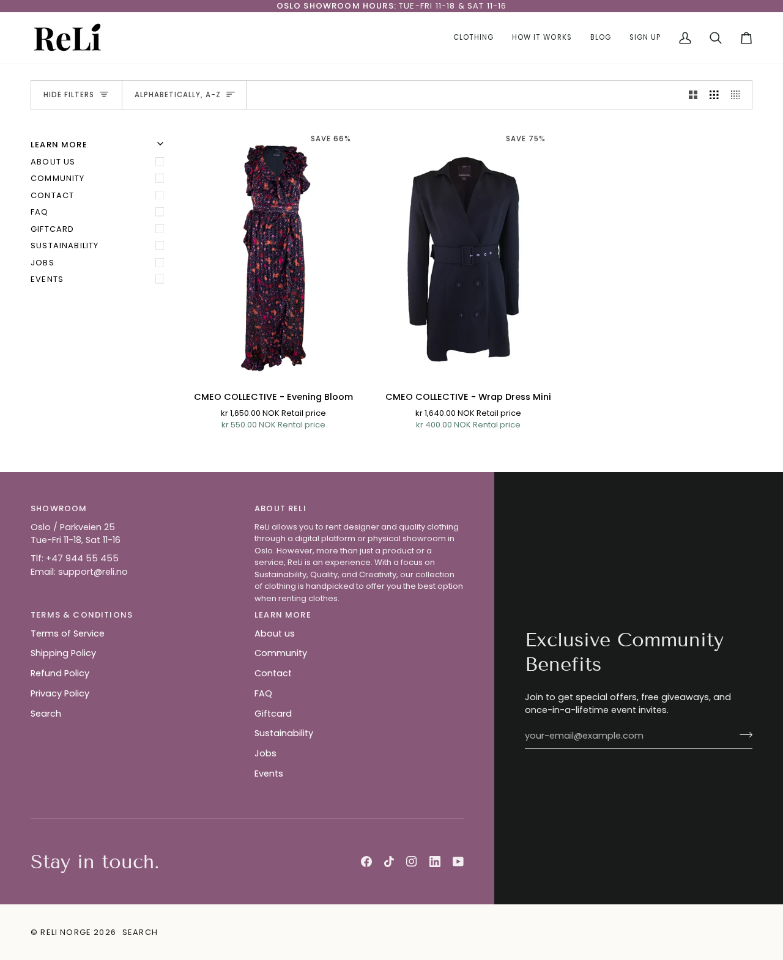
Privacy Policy (60, 693)
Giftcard (52, 229)
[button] (473, 38)
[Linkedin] (434, 861)
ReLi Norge (65, 932)
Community (58, 178)
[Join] (742, 734)
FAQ (40, 212)
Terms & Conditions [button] (82, 615)
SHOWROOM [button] (59, 508)
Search (46, 713)
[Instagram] (411, 861)
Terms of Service (68, 633)
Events (47, 279)
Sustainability (64, 245)
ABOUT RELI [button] (280, 508)
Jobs (42, 262)
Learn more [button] (282, 615)
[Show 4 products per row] (738, 95)
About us (53, 162)
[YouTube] (458, 861)
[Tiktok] (389, 861)
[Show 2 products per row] (693, 95)
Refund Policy (60, 673)
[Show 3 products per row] (714, 95)
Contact (52, 195)
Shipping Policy (63, 653)
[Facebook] (366, 861)
